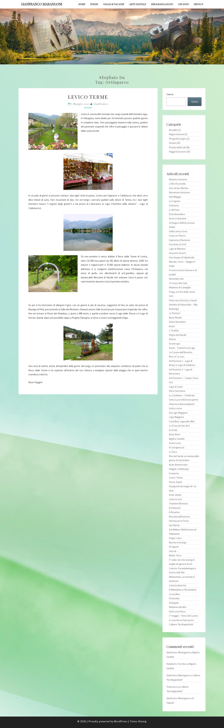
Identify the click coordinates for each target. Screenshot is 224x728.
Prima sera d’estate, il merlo (183, 300)
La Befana (174, 209)
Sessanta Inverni (177, 253)
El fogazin (174, 546)
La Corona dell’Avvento (180, 352)
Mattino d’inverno (178, 179)
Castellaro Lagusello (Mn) (182, 421)
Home (81, 4)
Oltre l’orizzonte (177, 391)
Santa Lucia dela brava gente (183, 399)
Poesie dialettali (177, 147)
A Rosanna (174, 512)
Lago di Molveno (177, 248)
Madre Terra (175, 555)
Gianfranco (100, 103)
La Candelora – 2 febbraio (182, 395)
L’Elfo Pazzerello (177, 183)
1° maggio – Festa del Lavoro (183, 615)
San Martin (174, 525)
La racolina (174, 594)
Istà (171, 382)
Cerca (169, 94)
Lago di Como (176, 386)
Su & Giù (173, 430)
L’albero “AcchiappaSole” (181, 624)
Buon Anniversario (178, 464)
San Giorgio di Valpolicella (181, 257)
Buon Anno (174, 434)
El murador (174, 598)
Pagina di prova (176, 134)
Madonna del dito (177, 607)
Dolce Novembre (177, 321)
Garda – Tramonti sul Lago (182, 347)
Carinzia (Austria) (177, 585)
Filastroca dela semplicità (181, 404)
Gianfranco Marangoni (41, 4)
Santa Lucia (175, 443)
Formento (174, 205)
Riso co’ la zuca (176, 356)
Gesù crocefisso (177, 611)
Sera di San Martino (178, 188)
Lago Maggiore (176, 417)
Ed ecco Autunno (177, 218)
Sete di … (174, 551)
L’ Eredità (174, 330)
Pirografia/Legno (162, 4)
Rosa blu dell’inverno (179, 516)
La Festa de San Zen (179, 425)
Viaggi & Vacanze (113, 4)
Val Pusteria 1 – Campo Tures (183, 378)
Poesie (94, 4)
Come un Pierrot (177, 235)
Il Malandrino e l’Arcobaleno (182, 589)
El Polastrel (174, 507)
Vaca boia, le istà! (177, 244)
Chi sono (183, 4)
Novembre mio (176, 278)
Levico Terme (88, 97)
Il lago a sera (175, 538)
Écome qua (174, 343)
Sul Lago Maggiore (178, 412)
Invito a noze (175, 408)
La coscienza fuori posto (181, 620)
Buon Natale (175, 317)
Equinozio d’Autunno (179, 240)
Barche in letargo (177, 542)
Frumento (174, 473)
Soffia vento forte (178, 231)
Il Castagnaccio (176, 447)
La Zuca (173, 451)
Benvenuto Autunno (179, 192)
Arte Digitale (137, 4)
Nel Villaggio (175, 196)
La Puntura (174, 313)
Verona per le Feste (179, 520)
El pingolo (174, 602)
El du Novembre (177, 214)
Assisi (172, 326)
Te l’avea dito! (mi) (178, 283)
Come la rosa (175, 499)
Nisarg (142, 721)
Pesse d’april (175, 482)
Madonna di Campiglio (180, 287)
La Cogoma (174, 201)
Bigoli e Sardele (177, 438)
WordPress (121, 721)
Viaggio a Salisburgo (179, 468)
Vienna (172, 339)
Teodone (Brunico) (178, 503)
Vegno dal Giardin (177, 334)
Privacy (198, 4)
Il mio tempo (175, 494)
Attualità (173, 130)
